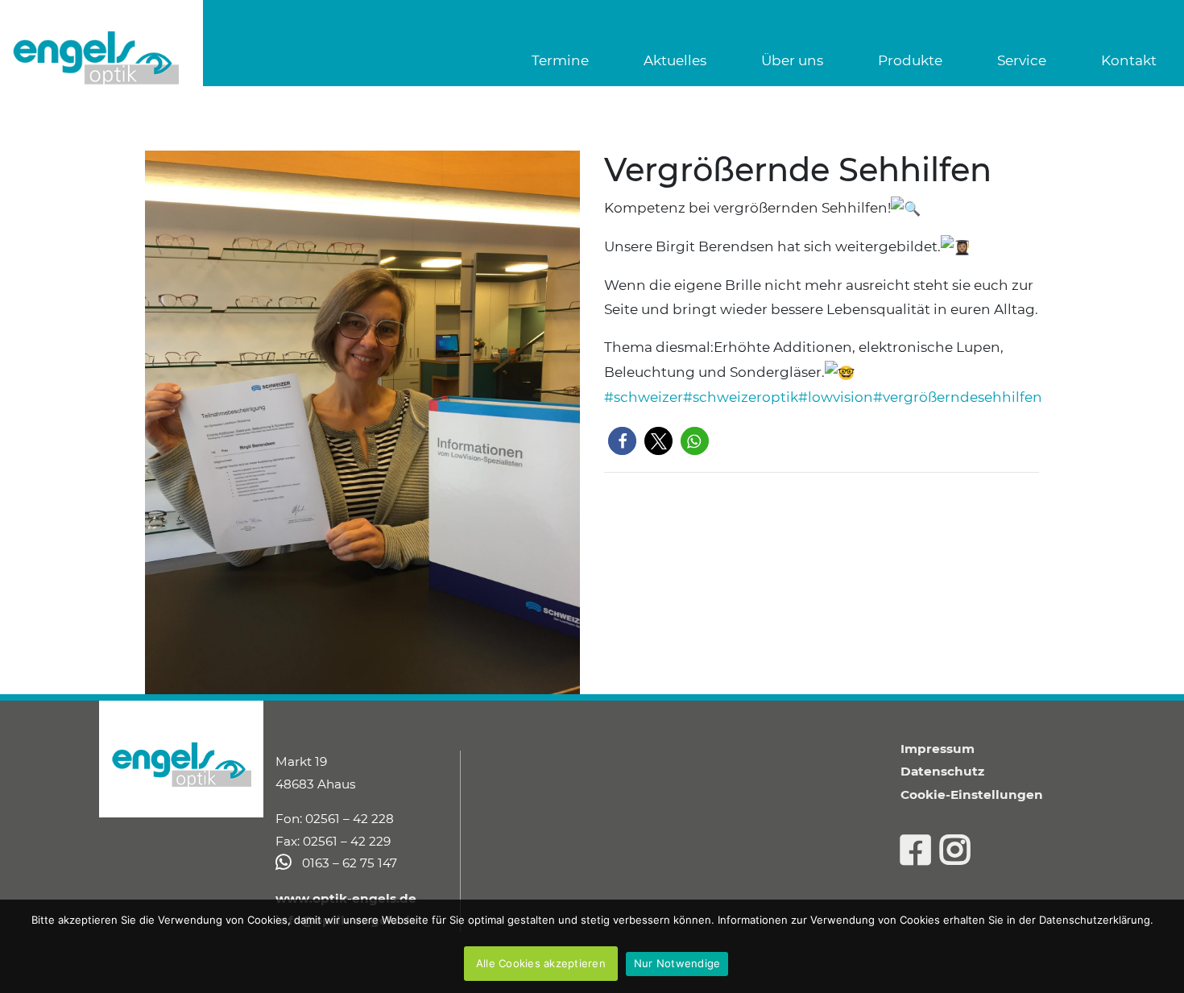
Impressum (937, 748)
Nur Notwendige (677, 963)
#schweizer (643, 397)
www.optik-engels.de (345, 898)
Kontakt (1129, 60)
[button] (622, 441)
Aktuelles (675, 60)
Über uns (792, 60)
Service (1021, 60)
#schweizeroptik (740, 397)
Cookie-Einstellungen (971, 794)
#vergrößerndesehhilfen (957, 397)
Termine (560, 60)
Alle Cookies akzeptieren (541, 963)
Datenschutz (942, 771)
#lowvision (835, 397)
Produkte (910, 60)
